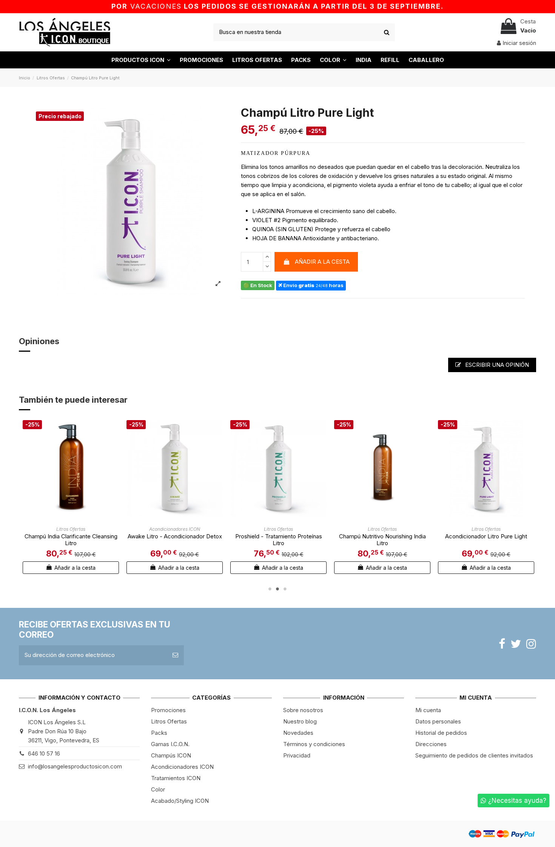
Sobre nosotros (303, 710)
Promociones (168, 710)
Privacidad (296, 755)
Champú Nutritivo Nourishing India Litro (382, 540)
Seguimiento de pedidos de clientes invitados (474, 755)
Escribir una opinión (496, 364)
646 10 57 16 (44, 753)
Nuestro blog (300, 721)
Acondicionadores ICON (182, 766)
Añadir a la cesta (322, 261)
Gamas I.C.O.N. (170, 744)
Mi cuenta (428, 710)
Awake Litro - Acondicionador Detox (175, 536)
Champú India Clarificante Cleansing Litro (71, 540)
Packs (159, 732)
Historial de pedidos (441, 732)
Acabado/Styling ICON (180, 800)
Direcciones (431, 744)
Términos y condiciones (314, 744)
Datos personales (438, 721)
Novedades (298, 732)
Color (158, 789)
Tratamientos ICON (175, 778)
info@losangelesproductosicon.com (75, 766)
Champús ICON (171, 755)
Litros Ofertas (169, 721)
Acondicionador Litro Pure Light (486, 536)
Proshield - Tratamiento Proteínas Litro (278, 540)
